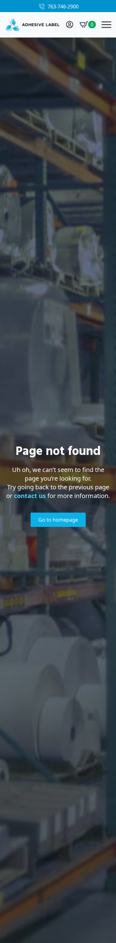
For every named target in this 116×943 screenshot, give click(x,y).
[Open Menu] (106, 24)
